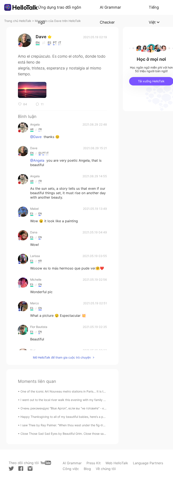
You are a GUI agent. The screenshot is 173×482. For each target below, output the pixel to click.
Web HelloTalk (116, 463)
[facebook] (20, 468)
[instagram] (30, 468)
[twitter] (11, 468)
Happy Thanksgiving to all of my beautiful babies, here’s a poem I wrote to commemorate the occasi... (90, 416)
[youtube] (46, 463)
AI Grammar (72, 463)
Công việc (71, 469)
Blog (87, 469)
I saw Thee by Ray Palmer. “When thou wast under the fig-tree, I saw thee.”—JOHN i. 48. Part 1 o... (88, 425)
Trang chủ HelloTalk (18, 21)
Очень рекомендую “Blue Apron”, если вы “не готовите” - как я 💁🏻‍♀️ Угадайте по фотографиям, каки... (92, 408)
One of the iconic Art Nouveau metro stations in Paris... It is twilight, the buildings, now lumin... (85, 391)
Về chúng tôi (106, 469)
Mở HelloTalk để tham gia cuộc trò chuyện (62, 357)
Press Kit (93, 463)
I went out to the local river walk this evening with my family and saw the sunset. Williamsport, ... (86, 400)
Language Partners (148, 463)
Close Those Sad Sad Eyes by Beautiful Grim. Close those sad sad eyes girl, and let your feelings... (88, 433)
